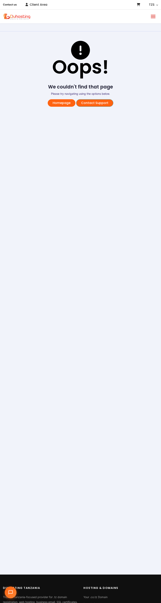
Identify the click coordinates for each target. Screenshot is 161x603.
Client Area (38, 4)
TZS (152, 4)
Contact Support (94, 103)
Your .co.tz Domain (95, 597)
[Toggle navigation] (153, 16)
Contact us (10, 4)
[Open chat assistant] (10, 592)
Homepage (61, 103)
